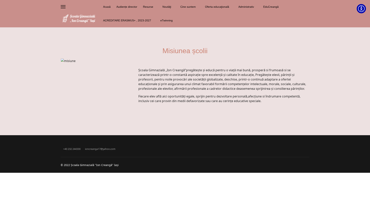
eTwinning (166, 20)
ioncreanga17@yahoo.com (100, 149)
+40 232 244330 (72, 149)
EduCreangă (271, 6)
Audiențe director (126, 6)
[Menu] (63, 6)
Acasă (107, 6)
